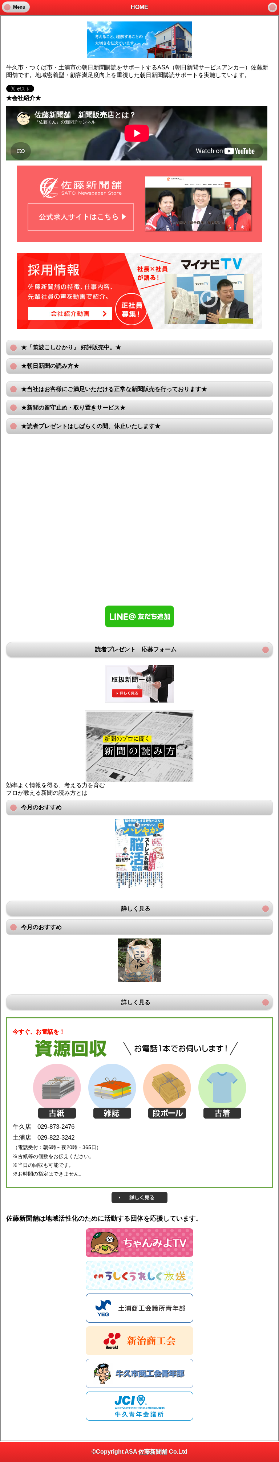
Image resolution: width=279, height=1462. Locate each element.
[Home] (272, 7)
